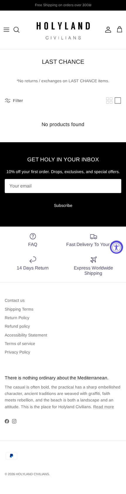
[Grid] (109, 100)
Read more (103, 406)
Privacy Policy (17, 352)
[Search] (19, 29)
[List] (117, 100)
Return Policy (17, 317)
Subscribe (63, 205)
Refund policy (17, 326)
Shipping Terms (19, 309)
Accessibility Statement (26, 335)
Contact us (15, 300)
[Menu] (6, 29)
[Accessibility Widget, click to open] (116, 247)
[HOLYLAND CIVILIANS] (63, 30)
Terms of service (20, 343)
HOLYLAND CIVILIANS (32, 474)
